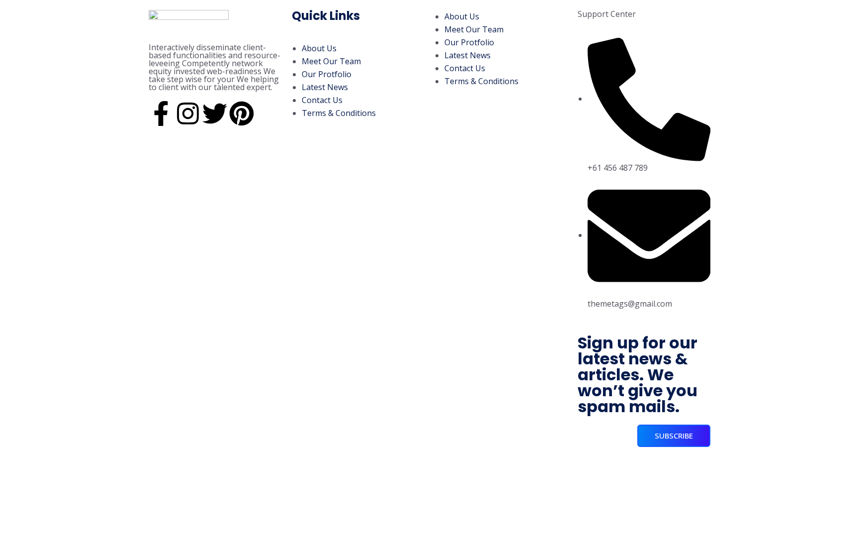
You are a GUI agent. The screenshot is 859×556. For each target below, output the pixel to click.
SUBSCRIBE (674, 436)
